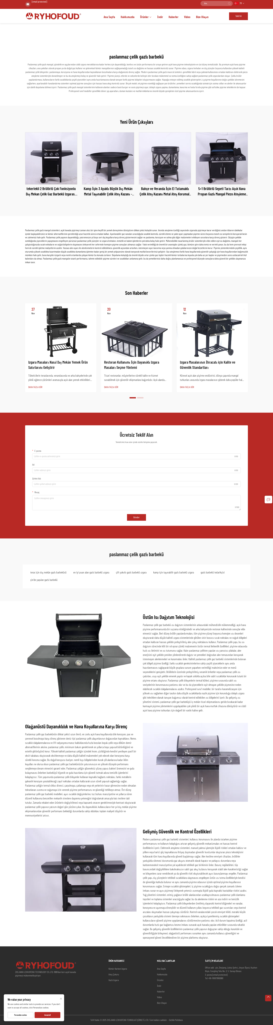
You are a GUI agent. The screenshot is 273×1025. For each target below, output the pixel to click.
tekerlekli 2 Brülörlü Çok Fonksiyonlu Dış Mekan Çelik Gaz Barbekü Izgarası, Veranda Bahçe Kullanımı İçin (51, 192)
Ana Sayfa (109, 17)
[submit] (229, 3)
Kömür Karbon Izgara (118, 969)
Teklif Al (238, 16)
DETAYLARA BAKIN (51, 158)
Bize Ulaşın (202, 17)
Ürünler (144, 17)
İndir (160, 17)
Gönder (136, 517)
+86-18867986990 (215, 978)
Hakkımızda (127, 17)
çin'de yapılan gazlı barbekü (44, 580)
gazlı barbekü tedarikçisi (213, 572)
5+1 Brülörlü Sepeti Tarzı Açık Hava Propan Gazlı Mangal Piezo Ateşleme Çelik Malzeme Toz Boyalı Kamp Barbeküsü (222, 192)
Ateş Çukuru (114, 974)
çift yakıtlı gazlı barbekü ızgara (131, 572)
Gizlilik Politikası (176, 1020)
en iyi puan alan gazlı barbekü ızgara (91, 572)
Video (187, 17)
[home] (54, 15)
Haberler (173, 17)
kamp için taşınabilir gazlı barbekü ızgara (173, 572)
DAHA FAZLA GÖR (35, 387)
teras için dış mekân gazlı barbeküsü (48, 572)
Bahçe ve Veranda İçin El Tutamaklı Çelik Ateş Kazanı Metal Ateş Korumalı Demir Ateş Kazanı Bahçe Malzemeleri (165, 192)
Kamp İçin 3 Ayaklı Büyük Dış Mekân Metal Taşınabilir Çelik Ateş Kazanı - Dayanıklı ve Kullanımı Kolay (108, 192)
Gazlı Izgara (114, 980)
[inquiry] (268, 499)
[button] (133, 397)
